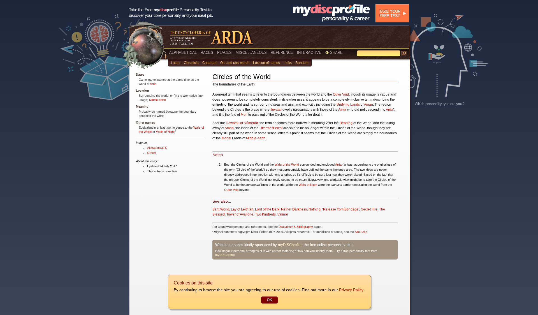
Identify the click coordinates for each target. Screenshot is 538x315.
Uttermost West (270, 128)
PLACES (224, 52)
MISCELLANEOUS (251, 52)
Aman (368, 104)
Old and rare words (234, 63)
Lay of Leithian (242, 209)
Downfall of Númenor (242, 123)
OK (269, 300)
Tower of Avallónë (239, 214)
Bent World (220, 209)
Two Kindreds (265, 214)
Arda (153, 83)
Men (244, 115)
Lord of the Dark (267, 209)
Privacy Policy (351, 290)
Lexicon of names (266, 63)
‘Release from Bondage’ (340, 209)
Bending (346, 123)
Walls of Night (165, 131)
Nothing (315, 209)
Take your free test (389, 13)
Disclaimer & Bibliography (296, 226)
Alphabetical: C (157, 147)
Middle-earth (157, 99)
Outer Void (341, 94)
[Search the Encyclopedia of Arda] (404, 53)
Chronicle (191, 63)
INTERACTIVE (309, 52)
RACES (207, 52)
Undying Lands (348, 104)
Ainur (342, 110)
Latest (175, 63)
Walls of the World (287, 164)
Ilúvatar (276, 110)
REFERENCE (282, 52)
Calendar (209, 63)
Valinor (282, 214)
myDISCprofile (290, 245)
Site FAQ (361, 231)
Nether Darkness (294, 209)
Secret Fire (369, 209)
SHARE (336, 52)
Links (288, 63)
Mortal (226, 138)
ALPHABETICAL (183, 52)
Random (302, 63)
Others (152, 152)
